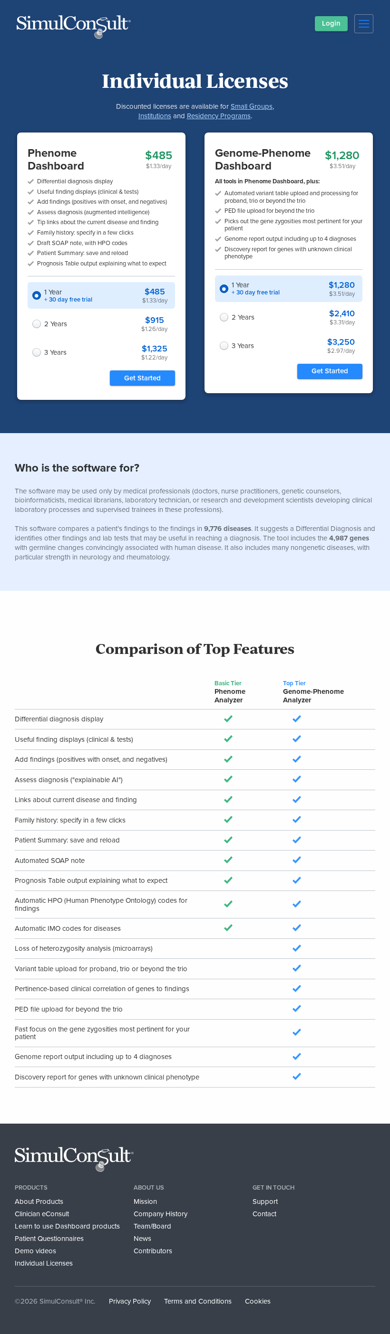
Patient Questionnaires (49, 1238)
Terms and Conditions (198, 1301)
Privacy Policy (130, 1301)
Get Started (142, 378)
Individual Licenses (44, 1263)
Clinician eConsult (42, 1214)
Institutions (154, 116)
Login (331, 23)
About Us (149, 1188)
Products (31, 1188)
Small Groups (252, 106)
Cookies (258, 1301)
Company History (160, 1214)
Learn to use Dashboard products (67, 1226)
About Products (39, 1201)
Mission (145, 1201)
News (142, 1238)
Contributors (153, 1251)
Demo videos (35, 1251)
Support (265, 1201)
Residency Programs (219, 116)
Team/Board (152, 1226)
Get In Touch (273, 1188)
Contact (264, 1214)
